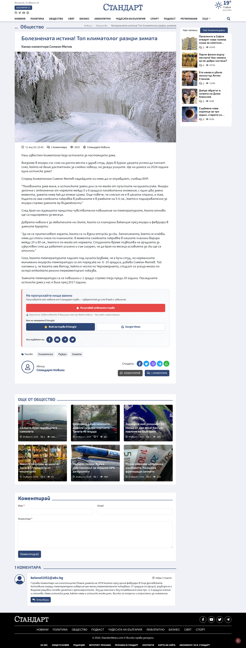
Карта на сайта (166, 645)
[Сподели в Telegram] (160, 364)
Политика (60, 629)
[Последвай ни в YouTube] (211, 619)
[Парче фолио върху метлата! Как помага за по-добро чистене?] (189, 60)
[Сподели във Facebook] (140, 364)
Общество (102, 25)
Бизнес (174, 629)
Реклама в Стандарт (126, 645)
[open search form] (228, 19)
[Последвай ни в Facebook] (203, 619)
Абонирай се (23, 7)
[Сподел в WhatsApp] (166, 364)
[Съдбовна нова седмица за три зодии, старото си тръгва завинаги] (189, 114)
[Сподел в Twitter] (146, 364)
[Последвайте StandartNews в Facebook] (16, 12)
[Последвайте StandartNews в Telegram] (27, 12)
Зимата (76, 354)
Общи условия (60, 645)
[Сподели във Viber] (153, 364)
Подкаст (97, 629)
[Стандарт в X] (72, 339)
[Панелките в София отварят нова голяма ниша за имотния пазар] (189, 42)
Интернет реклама (100, 645)
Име (21, 505)
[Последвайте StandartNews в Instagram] (19, 12)
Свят (188, 629)
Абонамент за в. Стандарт (195, 645)
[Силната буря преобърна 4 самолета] (42, 423)
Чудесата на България (125, 629)
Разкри (62, 354)
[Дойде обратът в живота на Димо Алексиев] (189, 96)
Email (100, 505)
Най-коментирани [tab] (214, 30)
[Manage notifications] (238, 640)
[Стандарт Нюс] (32, 622)
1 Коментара (159, 373)
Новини (88, 25)
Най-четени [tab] (190, 30)
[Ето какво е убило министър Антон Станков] (189, 78)
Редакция (79, 645)
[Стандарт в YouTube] (57, 339)
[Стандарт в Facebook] (49, 339)
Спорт (200, 629)
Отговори (42, 600)
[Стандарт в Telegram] (65, 339)
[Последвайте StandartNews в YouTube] (23, 12)
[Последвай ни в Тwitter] (219, 619)
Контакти (148, 645)
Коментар (25, 518)
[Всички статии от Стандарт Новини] (27, 367)
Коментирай (132, 373)
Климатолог (45, 354)
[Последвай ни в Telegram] (228, 619)
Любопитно (155, 629)
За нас (44, 645)
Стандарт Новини (98, 147)
